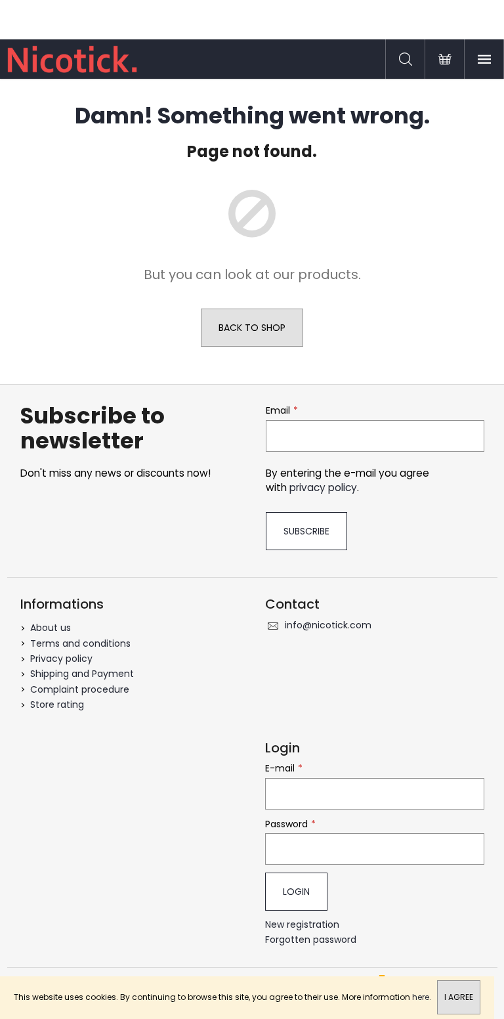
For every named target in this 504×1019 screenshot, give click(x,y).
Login (296, 891)
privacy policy (323, 487)
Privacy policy (61, 658)
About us (50, 627)
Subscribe (306, 531)
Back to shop (252, 327)
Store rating (57, 704)
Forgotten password (310, 940)
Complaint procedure (79, 689)
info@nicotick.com (328, 625)
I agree (458, 997)
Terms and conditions (80, 643)
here (420, 997)
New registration (302, 925)
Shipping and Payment (82, 673)
